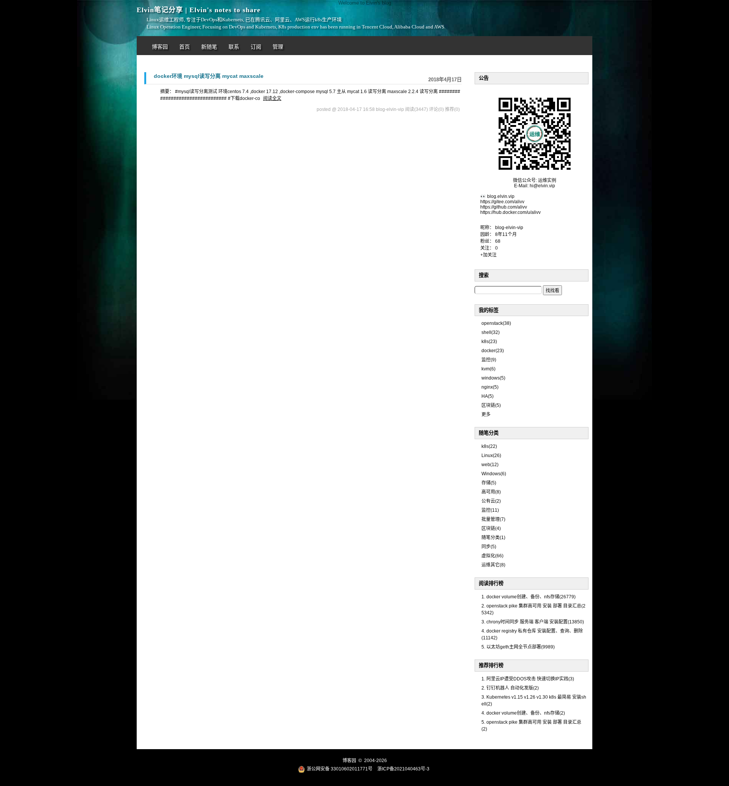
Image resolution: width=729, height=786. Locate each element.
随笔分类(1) (493, 537)
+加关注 (488, 255)
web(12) (490, 464)
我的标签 (489, 310)
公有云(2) (491, 501)
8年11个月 (506, 234)
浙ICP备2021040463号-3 (403, 769)
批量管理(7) (493, 519)
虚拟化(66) (492, 555)
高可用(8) (491, 492)
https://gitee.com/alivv (502, 201)
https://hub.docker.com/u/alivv (510, 212)
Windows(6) (493, 473)
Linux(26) (491, 455)
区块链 (491, 405)
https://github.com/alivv (503, 207)
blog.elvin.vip (500, 196)
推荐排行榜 (491, 665)
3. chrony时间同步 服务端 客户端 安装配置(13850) (532, 622)
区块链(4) (491, 528)
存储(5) (488, 483)
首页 (184, 47)
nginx (490, 387)
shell (490, 332)
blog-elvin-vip (509, 227)
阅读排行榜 (491, 583)
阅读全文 (272, 98)
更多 (486, 414)
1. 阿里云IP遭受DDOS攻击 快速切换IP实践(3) (527, 679)
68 (497, 241)
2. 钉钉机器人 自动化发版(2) (510, 688)
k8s (489, 341)
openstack (496, 323)
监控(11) (490, 510)
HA (487, 396)
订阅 (256, 47)
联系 (234, 47)
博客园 (160, 47)
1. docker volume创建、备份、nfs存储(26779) (528, 596)
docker (492, 350)
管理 (278, 47)
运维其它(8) (493, 565)
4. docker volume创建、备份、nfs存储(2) (523, 713)
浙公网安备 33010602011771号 (339, 769)
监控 (488, 359)
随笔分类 (489, 433)
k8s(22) (489, 446)
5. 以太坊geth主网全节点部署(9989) (518, 647)
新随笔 (209, 47)
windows (493, 378)
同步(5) (488, 546)
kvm (488, 369)
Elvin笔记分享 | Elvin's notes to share (198, 10)
